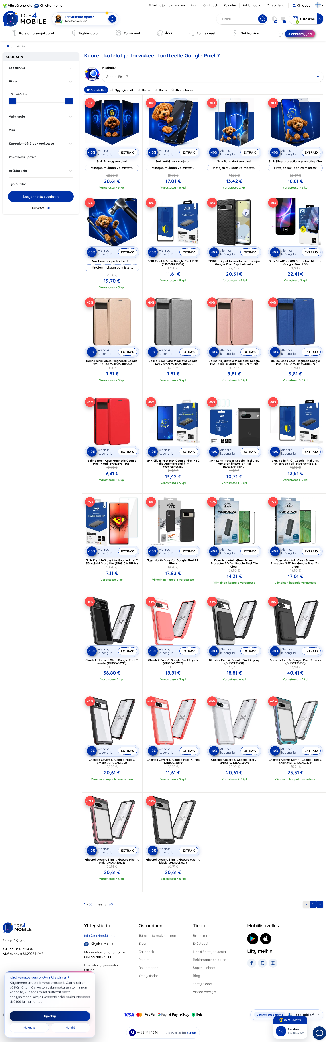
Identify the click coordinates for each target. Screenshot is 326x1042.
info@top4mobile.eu (99, 935)
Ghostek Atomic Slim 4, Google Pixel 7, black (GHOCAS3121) (173, 861)
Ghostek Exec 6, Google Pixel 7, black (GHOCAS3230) (295, 661)
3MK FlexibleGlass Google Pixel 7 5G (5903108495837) (173, 262)
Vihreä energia (20, 5)
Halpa (146, 90)
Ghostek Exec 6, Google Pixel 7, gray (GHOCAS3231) (234, 661)
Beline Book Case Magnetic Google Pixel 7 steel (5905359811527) (173, 362)
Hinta (13, 81)
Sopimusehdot (204, 968)
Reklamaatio (251, 5)
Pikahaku (109, 68)
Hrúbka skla (18, 171)
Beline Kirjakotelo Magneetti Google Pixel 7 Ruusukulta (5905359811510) (234, 362)
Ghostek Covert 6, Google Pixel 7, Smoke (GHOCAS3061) (112, 761)
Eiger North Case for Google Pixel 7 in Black (173, 561)
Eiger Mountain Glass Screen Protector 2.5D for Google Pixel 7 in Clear (295, 563)
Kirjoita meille (51, 5)
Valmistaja (17, 117)
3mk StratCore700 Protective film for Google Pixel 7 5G (295, 262)
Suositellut (98, 90)
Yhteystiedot (276, 5)
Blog (194, 5)
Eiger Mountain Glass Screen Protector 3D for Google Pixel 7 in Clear (234, 563)
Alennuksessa (184, 90)
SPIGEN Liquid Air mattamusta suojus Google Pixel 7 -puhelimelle (234, 262)
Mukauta (29, 1027)
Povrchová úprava (23, 157)
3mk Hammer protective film (112, 261)
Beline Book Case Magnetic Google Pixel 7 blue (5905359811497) (295, 362)
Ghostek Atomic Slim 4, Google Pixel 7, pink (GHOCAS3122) (112, 861)
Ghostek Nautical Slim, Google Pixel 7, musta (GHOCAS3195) (112, 661)
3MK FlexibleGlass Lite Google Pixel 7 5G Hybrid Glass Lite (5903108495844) (112, 561)
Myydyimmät (124, 90)
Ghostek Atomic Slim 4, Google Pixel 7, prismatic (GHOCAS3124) (295, 761)
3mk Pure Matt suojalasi (234, 161)
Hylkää (70, 1027)
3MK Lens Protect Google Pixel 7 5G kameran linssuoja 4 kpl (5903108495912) (234, 463)
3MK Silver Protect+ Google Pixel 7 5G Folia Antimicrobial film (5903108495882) (173, 463)
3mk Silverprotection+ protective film (295, 161)
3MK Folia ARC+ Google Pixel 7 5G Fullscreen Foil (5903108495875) (295, 462)
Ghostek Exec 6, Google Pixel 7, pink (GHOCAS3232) (173, 661)
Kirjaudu (304, 5)
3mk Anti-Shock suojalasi (173, 161)
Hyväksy (50, 1016)
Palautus (230, 5)
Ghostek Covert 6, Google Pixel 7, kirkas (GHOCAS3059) (234, 761)
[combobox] (213, 76)
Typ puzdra (17, 184)
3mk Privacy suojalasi (112, 161)
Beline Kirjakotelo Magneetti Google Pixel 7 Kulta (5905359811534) (111, 362)
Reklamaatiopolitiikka (209, 960)
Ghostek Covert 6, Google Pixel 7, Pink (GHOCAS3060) (173, 761)
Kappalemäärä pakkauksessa (31, 144)
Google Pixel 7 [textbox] (117, 76)
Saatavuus (17, 68)
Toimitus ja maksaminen (167, 5)
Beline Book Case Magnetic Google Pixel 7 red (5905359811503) (111, 462)
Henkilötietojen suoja (209, 952)
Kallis (163, 90)
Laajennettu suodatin (41, 196)
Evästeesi (200, 943)
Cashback (210, 5)
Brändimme (202, 935)
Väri (12, 130)
